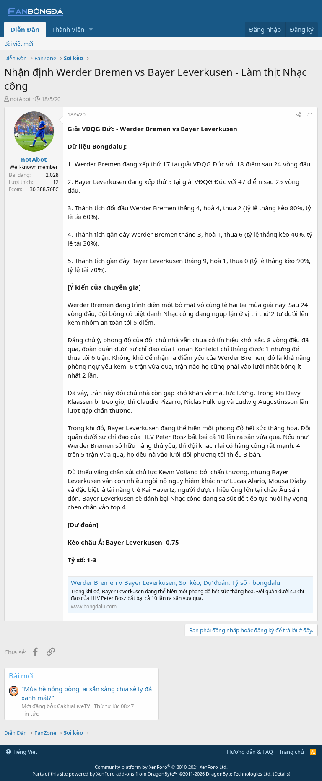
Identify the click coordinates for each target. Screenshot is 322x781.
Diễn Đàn (24, 29)
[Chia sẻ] (298, 115)
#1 (310, 114)
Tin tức (30, 713)
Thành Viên (68, 29)
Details (281, 774)
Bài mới (21, 675)
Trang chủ (291, 751)
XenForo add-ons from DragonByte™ (137, 774)
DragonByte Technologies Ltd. (239, 774)
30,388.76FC (44, 189)
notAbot (20, 99)
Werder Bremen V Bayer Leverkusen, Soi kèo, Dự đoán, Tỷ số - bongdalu (175, 582)
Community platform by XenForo (161, 767)
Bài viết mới (18, 43)
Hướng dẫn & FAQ (250, 751)
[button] (91, 29)
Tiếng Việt (24, 751)
